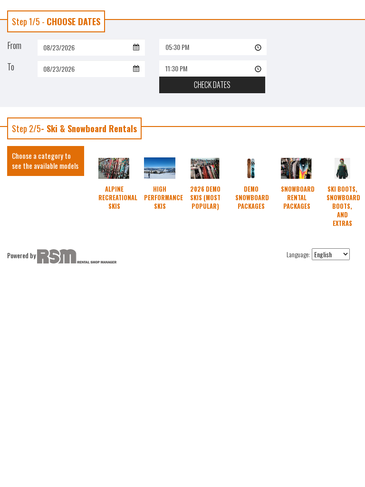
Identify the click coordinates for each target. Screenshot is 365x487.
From (14, 45)
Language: (298, 254)
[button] (213, 47)
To (10, 66)
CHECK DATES (212, 84)
